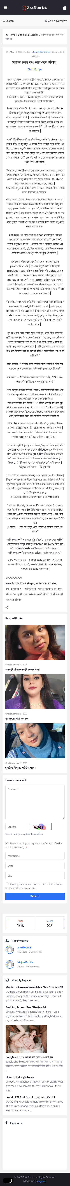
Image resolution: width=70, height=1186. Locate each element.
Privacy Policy (17, 847)
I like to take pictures (20, 1077)
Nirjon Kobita (25, 962)
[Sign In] (64, 7)
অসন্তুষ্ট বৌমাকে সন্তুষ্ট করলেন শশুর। (23, 669)
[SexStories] (35, 7)
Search (10, 21)
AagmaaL (42, 1181)
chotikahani (24, 947)
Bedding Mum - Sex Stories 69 (26, 1007)
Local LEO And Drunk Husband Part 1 (30, 1097)
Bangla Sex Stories (41, 52)
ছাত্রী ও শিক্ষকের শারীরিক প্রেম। (20, 768)
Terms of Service (53, 843)
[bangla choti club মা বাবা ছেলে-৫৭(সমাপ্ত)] (26, 1039)
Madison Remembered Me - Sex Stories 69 (34, 987)
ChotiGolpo (35, 69)
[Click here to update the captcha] (40, 826)
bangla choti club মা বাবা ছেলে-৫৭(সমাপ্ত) (29, 1057)
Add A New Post (57, 21)
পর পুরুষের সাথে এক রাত (16, 718)
